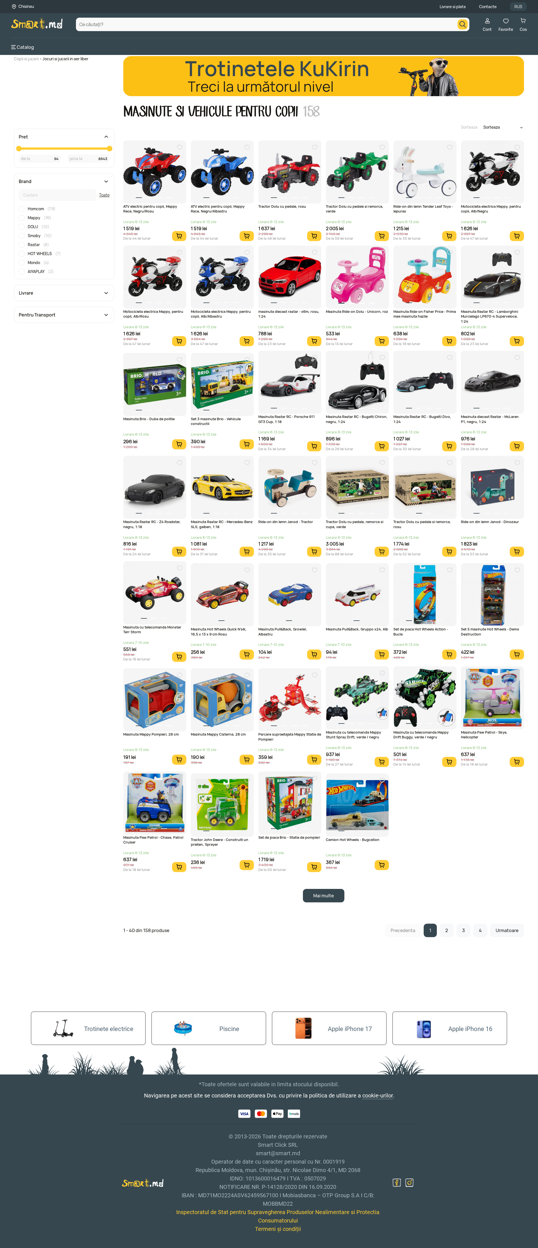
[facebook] (397, 1182)
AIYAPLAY (41, 271)
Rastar (38, 244)
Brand (25, 181)
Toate (104, 195)
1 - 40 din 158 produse (146, 930)
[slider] (19, 148)
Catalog (25, 47)
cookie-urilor (377, 1095)
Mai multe (323, 896)
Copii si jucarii (26, 58)
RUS (518, 6)
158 (310, 111)
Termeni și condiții (278, 1229)
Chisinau (26, 6)
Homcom (41, 208)
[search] (463, 24)
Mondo (38, 262)
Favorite (505, 29)
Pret (23, 137)
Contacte (488, 6)
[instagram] (409, 1182)
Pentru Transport (37, 315)
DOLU (38, 226)
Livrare (26, 293)
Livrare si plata (453, 6)
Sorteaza (469, 127)
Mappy (39, 217)
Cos (523, 29)
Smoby (40, 235)
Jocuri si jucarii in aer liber (65, 58)
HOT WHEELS (44, 253)
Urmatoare (507, 930)
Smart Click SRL (44, 1244)
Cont (487, 29)
